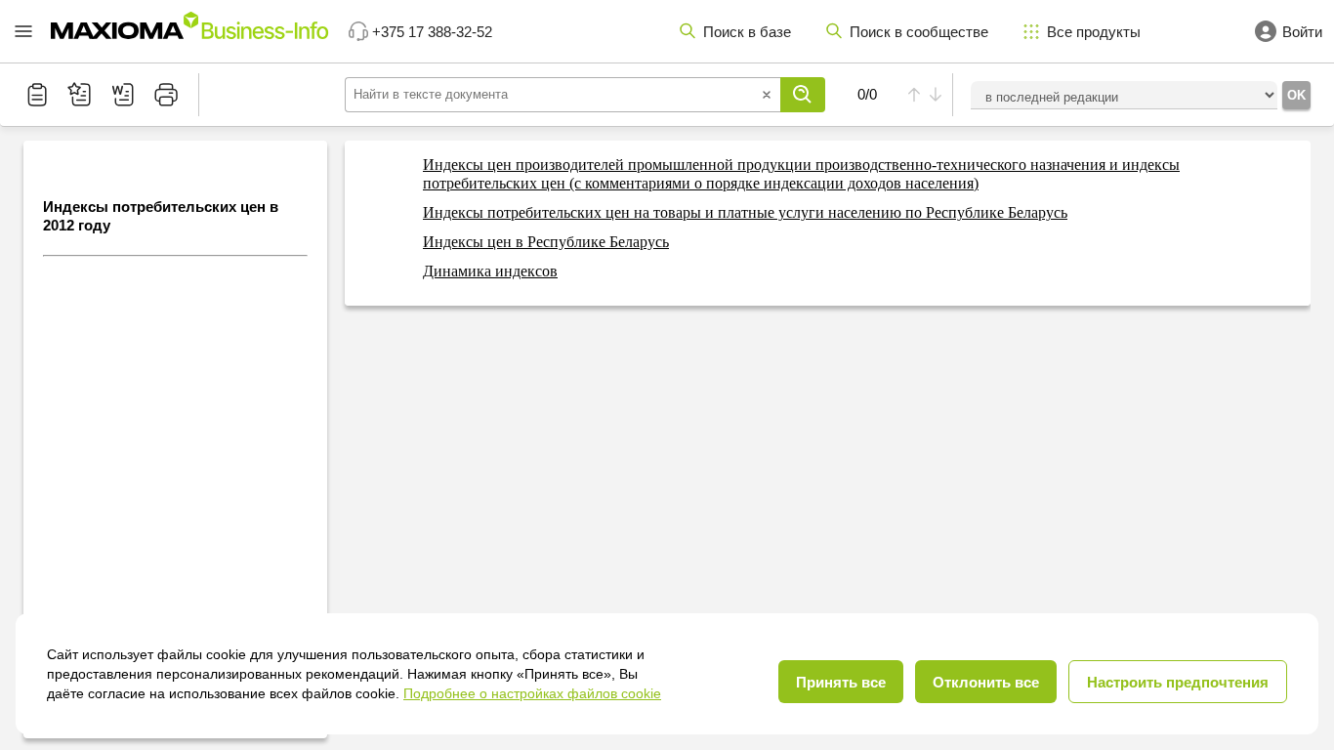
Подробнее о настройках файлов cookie (532, 693)
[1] (802, 94)
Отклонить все (986, 682)
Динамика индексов (490, 271)
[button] (23, 31)
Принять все (841, 682)
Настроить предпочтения (1178, 682)
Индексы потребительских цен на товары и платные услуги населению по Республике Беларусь (745, 212)
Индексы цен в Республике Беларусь (546, 241)
